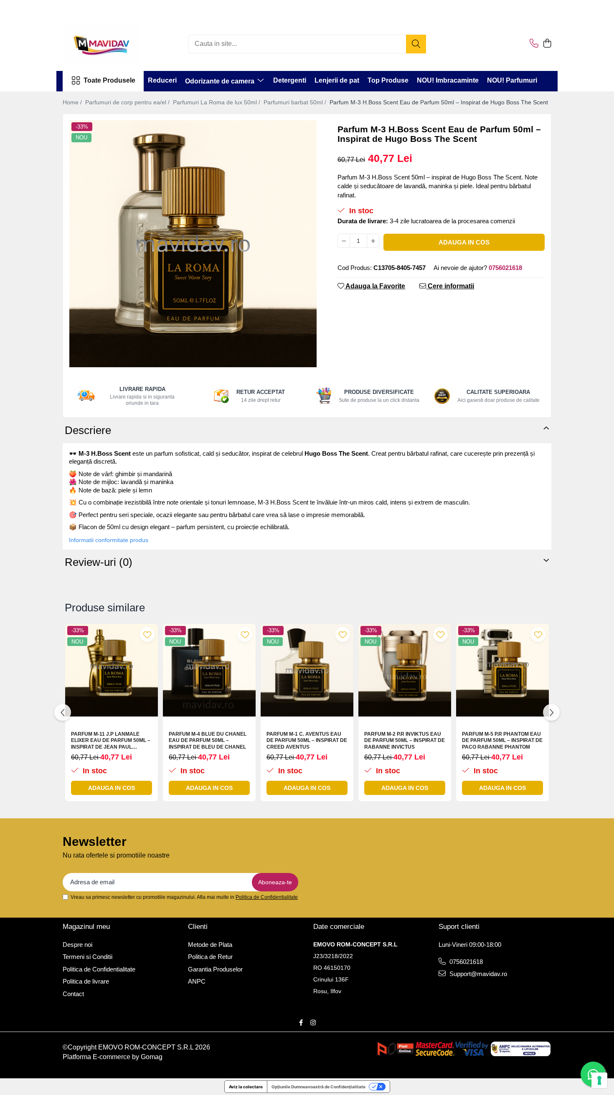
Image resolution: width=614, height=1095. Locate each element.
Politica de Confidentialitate (267, 897)
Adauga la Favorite (374, 286)
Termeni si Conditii (87, 956)
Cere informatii (450, 286)
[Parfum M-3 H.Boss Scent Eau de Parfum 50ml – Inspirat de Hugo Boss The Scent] (193, 243)
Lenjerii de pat (337, 80)
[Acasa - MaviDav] (104, 44)
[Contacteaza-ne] (534, 44)
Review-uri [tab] (98, 562)
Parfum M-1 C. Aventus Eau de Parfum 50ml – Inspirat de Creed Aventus (306, 740)
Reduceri (162, 80)
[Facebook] (301, 1022)
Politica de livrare (86, 981)
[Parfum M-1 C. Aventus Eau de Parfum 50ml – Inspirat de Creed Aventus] (307, 670)
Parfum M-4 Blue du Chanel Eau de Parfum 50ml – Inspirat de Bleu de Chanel (207, 740)
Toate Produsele (109, 80)
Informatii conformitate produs (108, 540)
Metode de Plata (210, 944)
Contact (73, 993)
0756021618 (465, 961)
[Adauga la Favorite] (147, 634)
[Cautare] (416, 44)
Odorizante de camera (220, 81)
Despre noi (77, 944)
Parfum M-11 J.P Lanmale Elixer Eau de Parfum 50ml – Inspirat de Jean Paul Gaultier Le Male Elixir (110, 741)
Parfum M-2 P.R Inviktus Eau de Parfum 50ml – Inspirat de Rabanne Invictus (404, 740)
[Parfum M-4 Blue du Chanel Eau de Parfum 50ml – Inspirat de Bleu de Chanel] (209, 670)
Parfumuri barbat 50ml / (296, 102)
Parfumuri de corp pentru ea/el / (128, 102)
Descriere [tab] (88, 430)
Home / (73, 102)
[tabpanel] (193, 243)
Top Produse (388, 80)
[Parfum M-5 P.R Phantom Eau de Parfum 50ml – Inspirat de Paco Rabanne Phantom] (502, 670)
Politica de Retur (210, 956)
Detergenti (289, 80)
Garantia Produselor (215, 969)
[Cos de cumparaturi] (547, 44)
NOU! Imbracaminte (448, 80)
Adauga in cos (464, 242)
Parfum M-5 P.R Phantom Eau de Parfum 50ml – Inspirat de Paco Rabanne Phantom (502, 740)
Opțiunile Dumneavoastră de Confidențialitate (318, 1086)
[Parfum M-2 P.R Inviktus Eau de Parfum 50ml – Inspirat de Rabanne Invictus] (404, 670)
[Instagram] (313, 1022)
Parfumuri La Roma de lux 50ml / (217, 102)
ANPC (197, 981)
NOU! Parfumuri (512, 80)
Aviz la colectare (246, 1086)
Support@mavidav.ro (477, 973)
